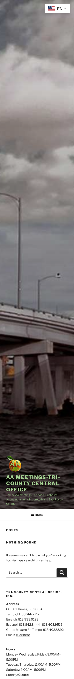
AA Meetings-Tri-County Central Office (33, 483)
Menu (39, 515)
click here (23, 635)
